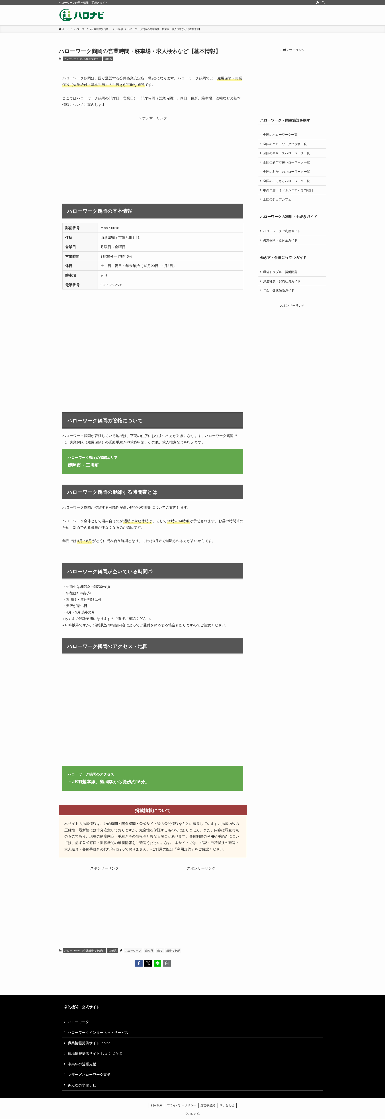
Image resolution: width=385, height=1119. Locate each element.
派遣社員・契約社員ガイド (282, 281)
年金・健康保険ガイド (278, 290)
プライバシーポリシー (181, 1105)
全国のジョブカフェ (277, 199)
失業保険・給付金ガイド (280, 240)
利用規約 (156, 1105)
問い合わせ (227, 1105)
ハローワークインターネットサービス (98, 1032)
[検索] (323, 2)
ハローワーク (133, 950)
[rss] (317, 2)
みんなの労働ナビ (82, 1085)
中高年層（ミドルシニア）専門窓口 (288, 190)
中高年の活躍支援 (82, 1063)
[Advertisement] (152, 152)
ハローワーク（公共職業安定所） (82, 58)
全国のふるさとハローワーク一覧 (286, 180)
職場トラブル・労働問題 (280, 271)
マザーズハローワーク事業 (89, 1074)
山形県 (108, 58)
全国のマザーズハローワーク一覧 (286, 153)
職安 (159, 950)
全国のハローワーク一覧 (280, 134)
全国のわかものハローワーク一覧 (286, 171)
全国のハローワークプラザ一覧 (285, 144)
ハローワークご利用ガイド (282, 231)
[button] (139, 963)
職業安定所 (173, 950)
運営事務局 (208, 1105)
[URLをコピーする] (167, 963)
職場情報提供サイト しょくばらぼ (95, 1053)
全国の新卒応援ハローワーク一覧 (286, 162)
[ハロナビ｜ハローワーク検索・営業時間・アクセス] (81, 15)
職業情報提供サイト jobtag (89, 1042)
